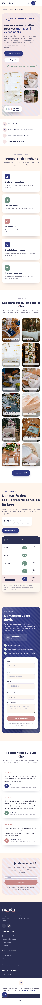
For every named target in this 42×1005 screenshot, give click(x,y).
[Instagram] (9, 926)
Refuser (21, 1001)
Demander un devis (13, 53)
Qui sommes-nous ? (8, 936)
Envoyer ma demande (21, 719)
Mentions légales (7, 975)
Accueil (5, 9)
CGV (3, 978)
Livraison (4, 962)
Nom (9, 661)
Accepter (21, 996)
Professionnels (6, 942)
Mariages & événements (9, 939)
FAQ (3, 959)
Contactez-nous (6, 955)
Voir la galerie (12, 60)
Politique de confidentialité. (29, 990)
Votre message (12, 702)
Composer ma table (21, 473)
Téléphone (10, 682)
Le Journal (5, 946)
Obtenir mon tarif (10, 530)
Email (9, 672)
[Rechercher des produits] (28, 3)
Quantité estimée (12, 693)
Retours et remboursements (10, 965)
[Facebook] (4, 926)
